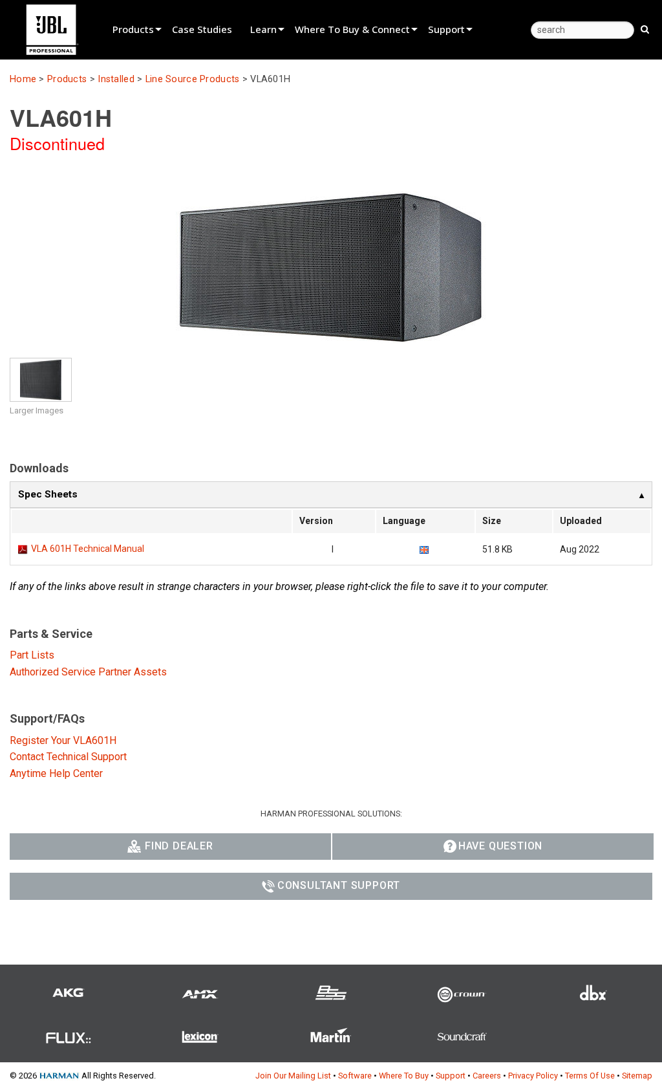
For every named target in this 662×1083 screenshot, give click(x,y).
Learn (263, 29)
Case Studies (202, 29)
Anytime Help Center (56, 773)
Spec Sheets (48, 494)
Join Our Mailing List (293, 1075)
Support (446, 29)
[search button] (645, 28)
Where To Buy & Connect (352, 29)
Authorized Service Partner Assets (88, 672)
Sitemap (637, 1075)
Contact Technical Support (68, 756)
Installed (116, 79)
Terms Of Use (590, 1075)
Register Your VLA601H (63, 740)
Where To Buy (404, 1075)
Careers (487, 1075)
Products (133, 29)
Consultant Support (338, 885)
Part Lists (32, 655)
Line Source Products (192, 79)
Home (23, 79)
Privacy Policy (533, 1075)
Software (355, 1075)
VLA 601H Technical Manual (87, 548)
